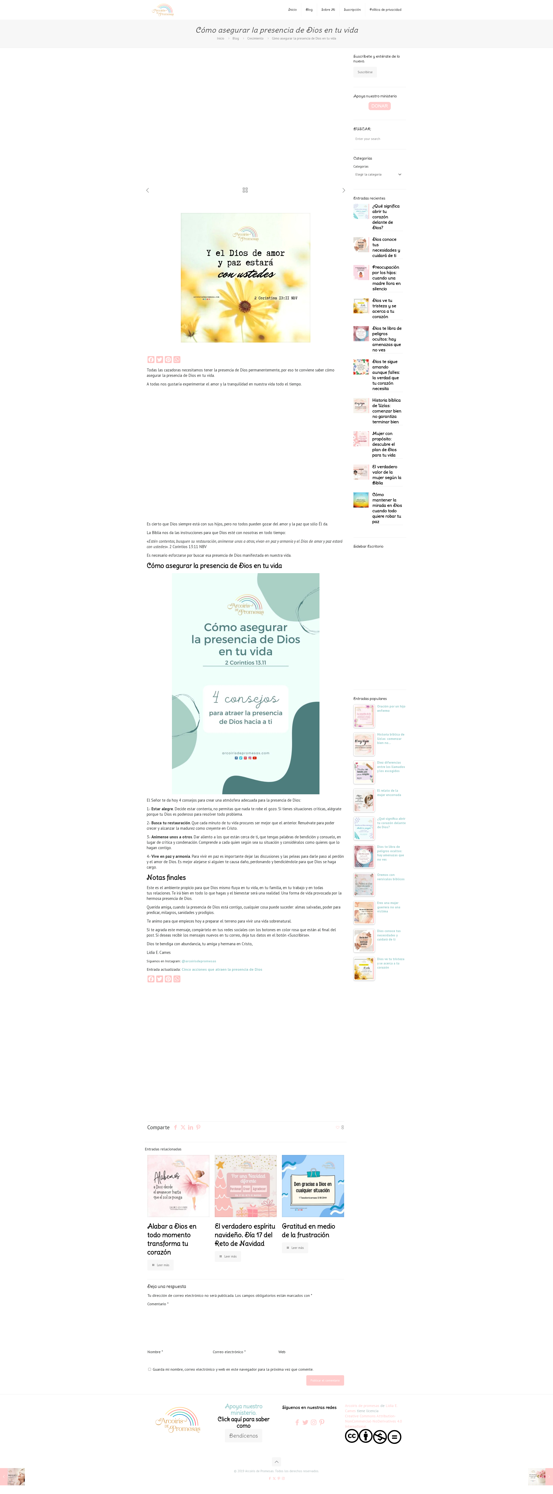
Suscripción (352, 10)
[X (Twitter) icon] (274, 1478)
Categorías (361, 166)
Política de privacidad (385, 10)
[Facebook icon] (269, 1478)
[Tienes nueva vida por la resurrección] (540, 1476)
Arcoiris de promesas (362, 1405)
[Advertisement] (175, 120)
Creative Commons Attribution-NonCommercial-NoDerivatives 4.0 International (373, 1421)
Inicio (292, 10)
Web (281, 1351)
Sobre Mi (328, 10)
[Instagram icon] (283, 1478)
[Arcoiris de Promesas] (163, 9)
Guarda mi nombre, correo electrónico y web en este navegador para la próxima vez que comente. (233, 1369)
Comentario (157, 1303)
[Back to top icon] (276, 1461)
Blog (309, 10)
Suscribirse (365, 72)
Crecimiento (255, 38)
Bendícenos (243, 1435)
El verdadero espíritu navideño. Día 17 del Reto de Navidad (245, 1235)
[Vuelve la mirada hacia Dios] (12, 1476)
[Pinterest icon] (278, 1478)
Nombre (155, 1351)
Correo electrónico (229, 1351)
